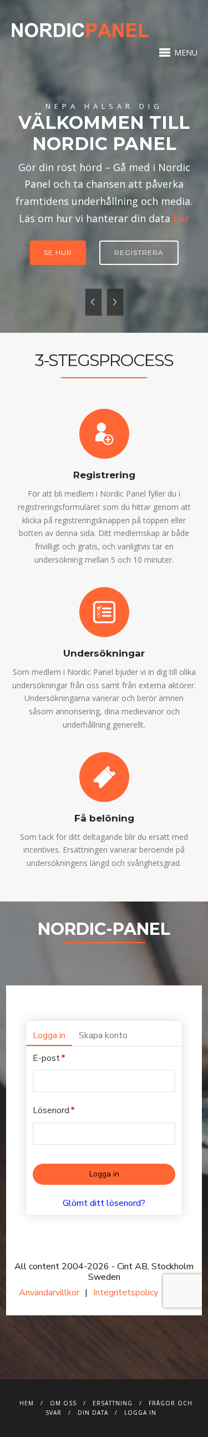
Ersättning (113, 1403)
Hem (26, 1403)
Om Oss (63, 1403)
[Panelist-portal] (104, 1150)
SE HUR (58, 252)
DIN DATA (93, 1412)
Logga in (140, 1412)
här (181, 218)
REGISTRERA (139, 252)
